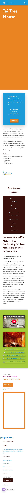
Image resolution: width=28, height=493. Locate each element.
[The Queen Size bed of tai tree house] (14, 339)
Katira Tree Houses (8, 441)
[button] (14, 173)
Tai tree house (6, 463)
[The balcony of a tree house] (14, 349)
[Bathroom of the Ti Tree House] (14, 362)
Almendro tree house (8, 470)
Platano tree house (7, 467)
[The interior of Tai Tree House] (14, 352)
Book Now (14, 120)
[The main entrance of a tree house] (14, 358)
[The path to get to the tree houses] (14, 355)
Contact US (7, 480)
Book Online (7, 384)
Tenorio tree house (7, 460)
